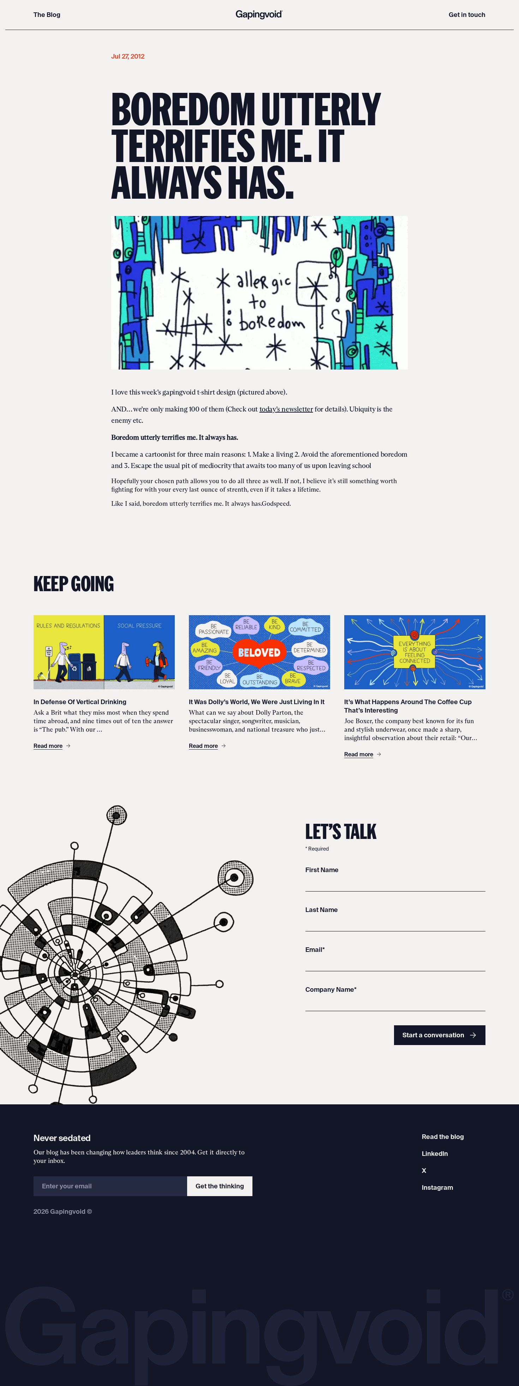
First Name (322, 870)
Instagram (437, 1187)
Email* (315, 949)
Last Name (321, 909)
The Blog (47, 14)
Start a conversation (433, 1035)
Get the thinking (220, 1186)
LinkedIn (435, 1153)
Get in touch (467, 14)
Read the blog (443, 1136)
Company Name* (331, 989)
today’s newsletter (286, 409)
